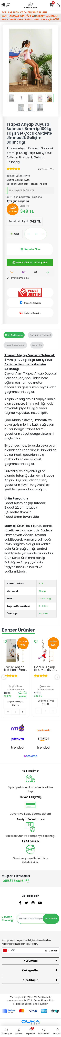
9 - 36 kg (43, 606)
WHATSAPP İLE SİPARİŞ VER (31, 262)
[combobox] (6, 950)
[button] (10, 60)
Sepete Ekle (32, 249)
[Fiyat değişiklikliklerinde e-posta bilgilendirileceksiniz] (48, 272)
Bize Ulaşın (30, 980)
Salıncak (43, 613)
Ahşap (42, 591)
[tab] (14, 335)
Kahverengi (45, 598)
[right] (57, 677)
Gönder (53, 918)
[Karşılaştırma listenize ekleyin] (36, 272)
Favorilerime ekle (19, 277)
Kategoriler (30, 970)
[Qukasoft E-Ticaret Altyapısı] (30, 1022)
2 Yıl (41, 583)
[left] (4, 677)
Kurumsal (31, 961)
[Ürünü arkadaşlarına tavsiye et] (24, 272)
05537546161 (14, 880)
